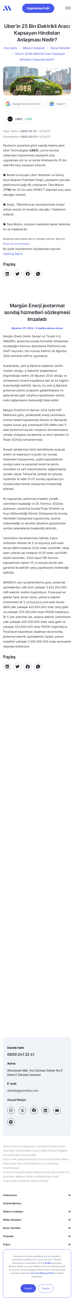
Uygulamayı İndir (38, 8)
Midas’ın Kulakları (34, 48)
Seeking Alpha (12, 253)
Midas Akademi (12, 1219)
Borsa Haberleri (60, 48)
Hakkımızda (10, 1195)
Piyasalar (8, 1236)
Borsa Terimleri (11, 1227)
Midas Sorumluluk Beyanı (16, 243)
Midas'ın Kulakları (13, 1211)
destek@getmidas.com (22, 1090)
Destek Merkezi (12, 1203)
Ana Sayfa (10, 48)
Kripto (6, 1244)
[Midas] (7, 8)
